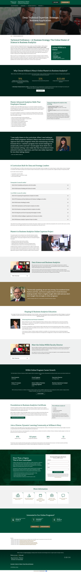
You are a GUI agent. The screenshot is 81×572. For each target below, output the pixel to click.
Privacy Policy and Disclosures (28, 564)
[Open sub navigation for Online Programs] (19, 6)
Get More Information (40, 24)
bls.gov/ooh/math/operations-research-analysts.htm (26, 541)
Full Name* (49, 460)
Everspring (29, 552)
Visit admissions (40, 90)
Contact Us (17, 564)
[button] (40, 185)
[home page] (19, 2)
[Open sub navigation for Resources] (43, 6)
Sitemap (20, 564)
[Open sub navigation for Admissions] (26, 6)
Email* (48, 463)
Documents (12, 564)
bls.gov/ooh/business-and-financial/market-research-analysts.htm (28, 542)
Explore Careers (40, 393)
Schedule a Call (35, 526)
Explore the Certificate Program (18, 417)
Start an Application (45, 526)
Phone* (48, 467)
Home (11, 36)
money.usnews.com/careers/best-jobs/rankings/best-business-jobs (28, 543)
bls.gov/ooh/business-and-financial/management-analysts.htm (28, 544)
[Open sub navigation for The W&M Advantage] (36, 6)
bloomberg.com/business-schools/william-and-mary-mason (28, 540)
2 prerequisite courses (57, 57)
